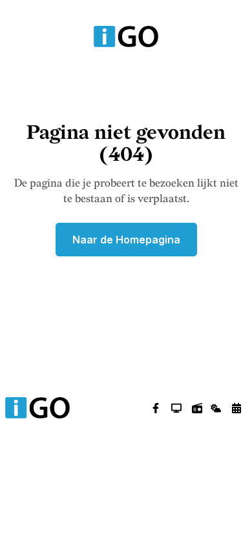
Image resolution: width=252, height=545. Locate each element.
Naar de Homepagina (126, 239)
